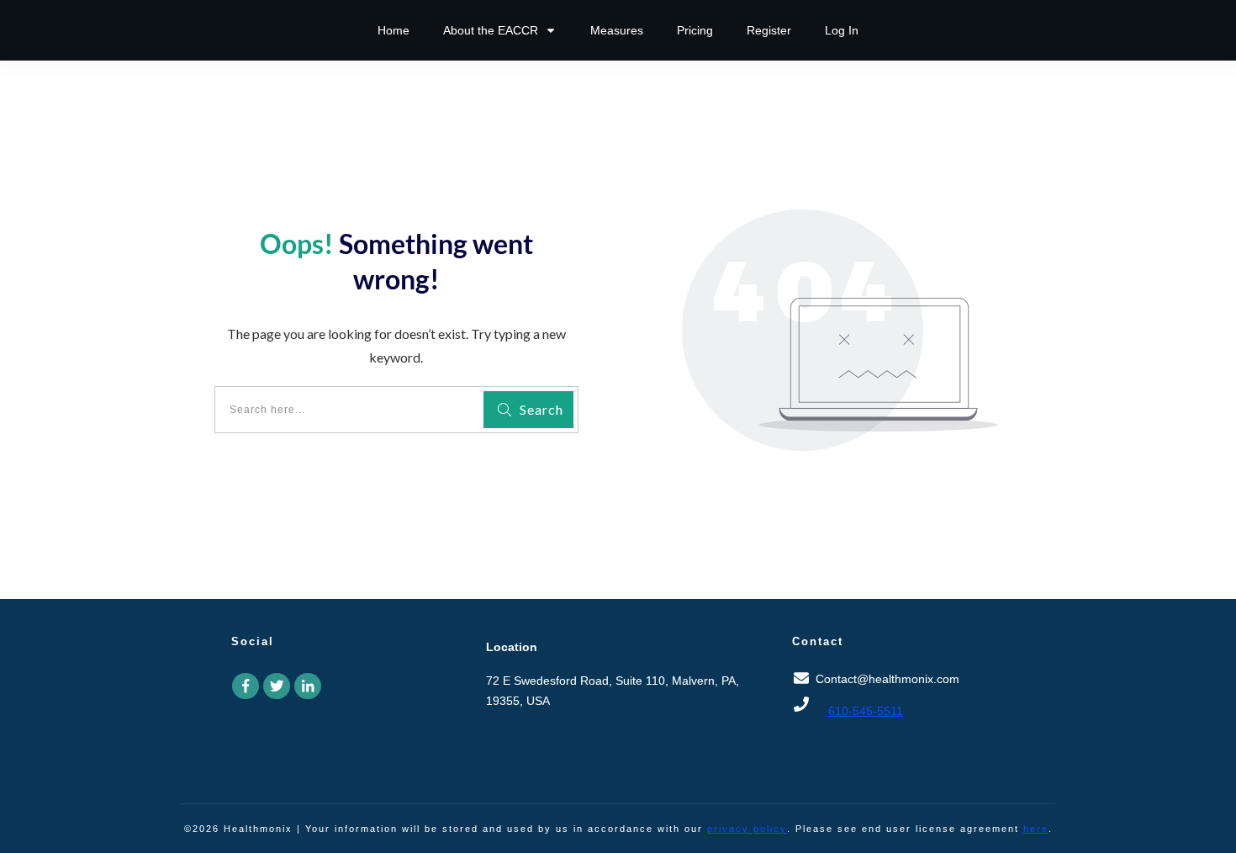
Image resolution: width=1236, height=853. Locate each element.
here (1035, 829)
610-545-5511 (865, 711)
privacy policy (747, 829)
